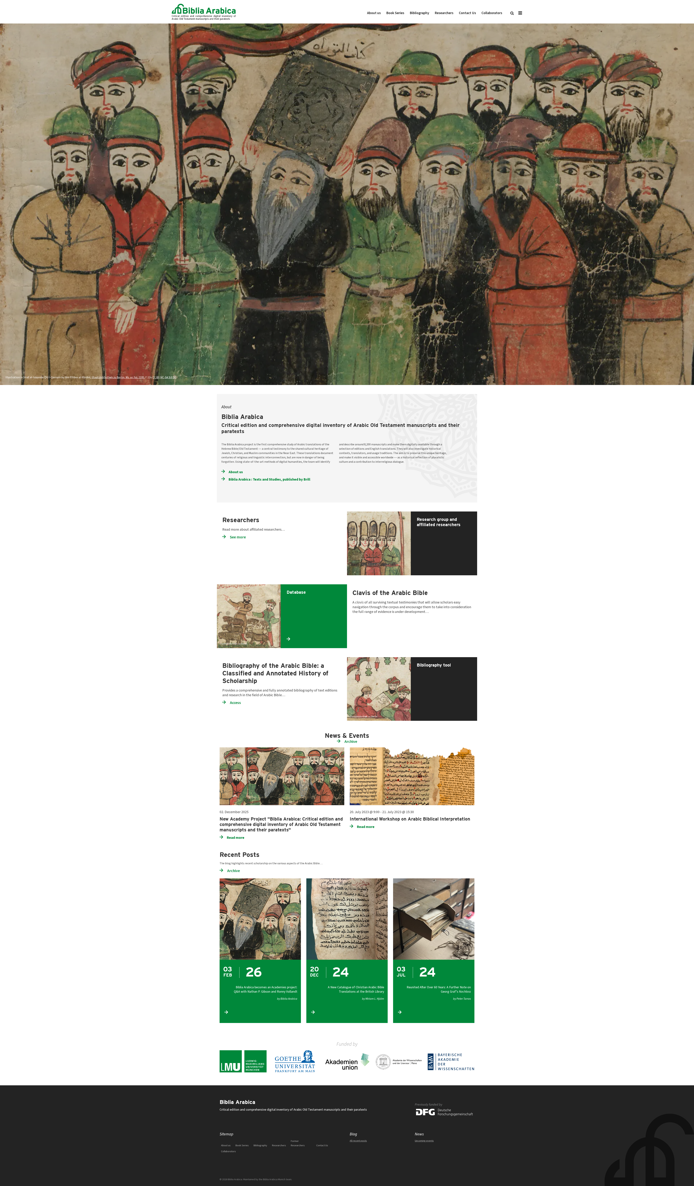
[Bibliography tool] (443, 659)
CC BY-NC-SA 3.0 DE (164, 377)
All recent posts (358, 1141)
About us (236, 472)
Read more (235, 837)
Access (235, 702)
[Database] (313, 586)
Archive (350, 741)
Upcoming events (424, 1141)
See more (238, 537)
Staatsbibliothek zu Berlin (233, 644)
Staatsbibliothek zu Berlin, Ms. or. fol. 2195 (118, 377)
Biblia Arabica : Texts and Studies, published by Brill (269, 479)
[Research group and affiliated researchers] (443, 513)
